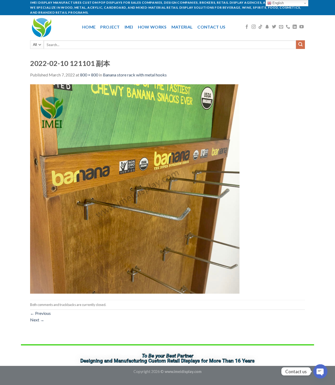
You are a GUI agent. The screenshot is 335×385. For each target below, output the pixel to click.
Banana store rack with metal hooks (135, 74)
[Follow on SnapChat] (267, 27)
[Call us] (288, 27)
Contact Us (211, 26)
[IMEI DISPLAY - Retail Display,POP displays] (52, 27)
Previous (40, 313)
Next (37, 319)
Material (182, 26)
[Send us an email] (281, 27)
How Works (152, 26)
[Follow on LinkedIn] (295, 27)
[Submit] (300, 44)
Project (110, 26)
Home (89, 26)
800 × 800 (89, 74)
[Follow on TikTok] (260, 27)
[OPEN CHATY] (320, 371)
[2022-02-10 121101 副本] (134, 188)
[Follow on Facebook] (247, 27)
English (277, 3)
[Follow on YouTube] (301, 27)
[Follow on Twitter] (274, 27)
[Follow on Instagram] (254, 27)
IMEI (129, 26)
